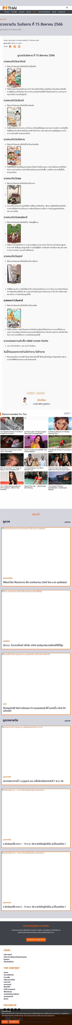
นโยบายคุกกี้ (8, 955)
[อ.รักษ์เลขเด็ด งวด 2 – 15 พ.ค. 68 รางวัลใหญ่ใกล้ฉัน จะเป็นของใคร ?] (36, 876)
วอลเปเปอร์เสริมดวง (44, 12)
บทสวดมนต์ (61, 12)
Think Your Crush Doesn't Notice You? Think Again (11, 450)
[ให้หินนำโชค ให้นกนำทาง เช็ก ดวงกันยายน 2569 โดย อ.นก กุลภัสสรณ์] (36, 551)
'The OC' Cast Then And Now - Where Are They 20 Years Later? (59, 469)
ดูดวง (5, 704)
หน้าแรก (6, 12)
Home (6, 40)
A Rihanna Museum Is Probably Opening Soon (58, 432)
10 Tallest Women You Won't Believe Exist (33, 469)
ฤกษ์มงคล (6, 641)
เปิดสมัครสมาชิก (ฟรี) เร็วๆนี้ (36, 940)
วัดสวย (54, 12)
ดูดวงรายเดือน (8, 578)
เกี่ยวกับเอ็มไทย (9, 962)
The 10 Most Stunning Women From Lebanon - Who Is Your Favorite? (10, 487)
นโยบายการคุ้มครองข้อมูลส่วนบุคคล (15, 957)
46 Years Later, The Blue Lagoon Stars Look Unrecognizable (35, 432)
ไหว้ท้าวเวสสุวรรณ (9, 989)
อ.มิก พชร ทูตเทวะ (41, 404)
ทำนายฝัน (14, 12)
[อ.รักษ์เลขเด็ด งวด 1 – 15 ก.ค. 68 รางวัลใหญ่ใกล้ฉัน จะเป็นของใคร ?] (36, 813)
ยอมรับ (5, 1022)
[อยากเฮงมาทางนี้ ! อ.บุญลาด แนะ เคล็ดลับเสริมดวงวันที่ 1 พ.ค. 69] (36, 750)
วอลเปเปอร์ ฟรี (8, 996)
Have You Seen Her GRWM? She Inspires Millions (35, 450)
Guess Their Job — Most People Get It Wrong (35, 487)
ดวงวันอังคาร (31, 393)
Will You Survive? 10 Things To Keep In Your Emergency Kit (10, 469)
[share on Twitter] (15, 47)
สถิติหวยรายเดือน (9, 980)
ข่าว (15, 92)
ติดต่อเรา (7, 959)
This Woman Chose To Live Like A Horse (59, 450)
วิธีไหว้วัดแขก (8, 992)
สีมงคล (6, 999)
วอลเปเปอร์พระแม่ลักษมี (11, 994)
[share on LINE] (19, 47)
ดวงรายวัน (7, 982)
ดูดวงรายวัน (3, 19)
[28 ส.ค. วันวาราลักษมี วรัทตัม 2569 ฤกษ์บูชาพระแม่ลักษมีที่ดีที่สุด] (36, 614)
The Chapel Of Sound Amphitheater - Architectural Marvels (57, 487)
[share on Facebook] (10, 47)
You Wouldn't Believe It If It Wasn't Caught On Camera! (11, 432)
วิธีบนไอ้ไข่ (7, 987)
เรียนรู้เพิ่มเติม (14, 1022)
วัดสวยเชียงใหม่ (9, 975)
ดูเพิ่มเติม (68, 522)
